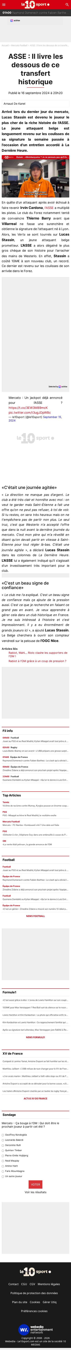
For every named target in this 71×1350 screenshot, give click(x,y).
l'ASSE (49, 208)
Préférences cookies (34, 1311)
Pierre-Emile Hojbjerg (16, 1155)
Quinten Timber (13, 1150)
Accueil (5, 45)
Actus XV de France (35, 1098)
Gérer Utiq (50, 1302)
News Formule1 (35, 1037)
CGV (32, 1284)
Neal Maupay (12, 1160)
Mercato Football (19, 45)
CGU (24, 1284)
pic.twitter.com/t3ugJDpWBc (30, 412)
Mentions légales (49, 1284)
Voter (35, 1184)
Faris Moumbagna (14, 1171)
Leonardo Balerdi (14, 1139)
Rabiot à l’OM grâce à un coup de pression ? (37, 661)
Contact (13, 1284)
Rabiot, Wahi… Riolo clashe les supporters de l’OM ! (38, 654)
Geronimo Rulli (13, 1145)
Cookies (35, 1302)
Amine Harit (11, 1165)
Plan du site (19, 1302)
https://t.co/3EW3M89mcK (28, 408)
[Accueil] (36, 4)
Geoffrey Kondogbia (16, 1134)
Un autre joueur (13, 1176)
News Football (35, 916)
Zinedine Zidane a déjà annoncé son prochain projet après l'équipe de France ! (37, 13)
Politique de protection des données (34, 1293)
